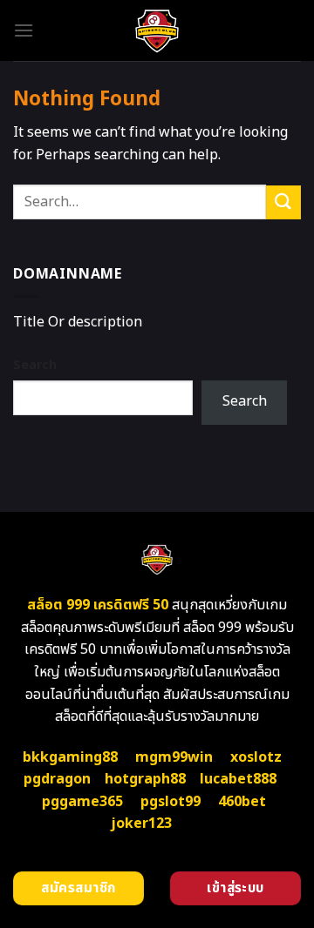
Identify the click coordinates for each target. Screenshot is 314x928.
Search (35, 365)
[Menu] (23, 30)
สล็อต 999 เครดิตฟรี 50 (97, 605)
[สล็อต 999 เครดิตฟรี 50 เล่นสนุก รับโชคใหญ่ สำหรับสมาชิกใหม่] (157, 30)
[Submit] (283, 202)
